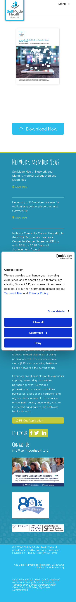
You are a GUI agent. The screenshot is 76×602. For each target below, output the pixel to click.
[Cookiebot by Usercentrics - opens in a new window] (55, 256)
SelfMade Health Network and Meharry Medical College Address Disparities (34, 175)
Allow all (38, 322)
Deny (38, 343)
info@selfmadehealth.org (30, 450)
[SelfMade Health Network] (15, 6)
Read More (21, 186)
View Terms (50, 552)
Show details (56, 311)
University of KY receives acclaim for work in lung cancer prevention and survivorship (35, 206)
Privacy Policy (34, 552)
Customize (36, 332)
